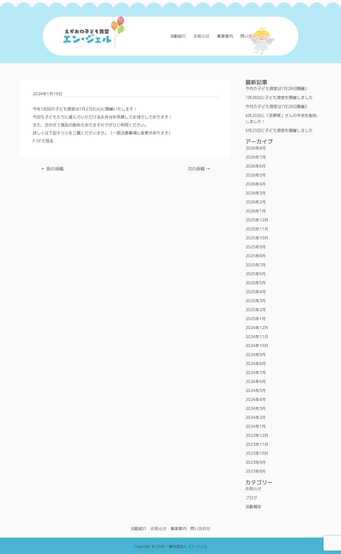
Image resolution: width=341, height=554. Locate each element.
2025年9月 (255, 247)
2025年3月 (255, 300)
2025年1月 (255, 318)
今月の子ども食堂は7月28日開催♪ (276, 88)
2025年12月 (256, 220)
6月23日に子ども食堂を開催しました (279, 130)
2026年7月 (255, 157)
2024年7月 (255, 372)
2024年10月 (256, 345)
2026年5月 (255, 175)
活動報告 (253, 506)
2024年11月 (256, 336)
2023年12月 (256, 435)
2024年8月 (255, 363)
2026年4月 (255, 184)
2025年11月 (256, 229)
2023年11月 (256, 444)
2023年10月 (256, 453)
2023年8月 (255, 471)
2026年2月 (255, 202)
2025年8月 (255, 256)
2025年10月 (256, 238)
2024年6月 (255, 381)
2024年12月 (256, 327)
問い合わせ (200, 528)
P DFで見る (43, 141)
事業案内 (225, 36)
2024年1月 (255, 426)
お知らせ (201, 36)
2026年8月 (255, 148)
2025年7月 (255, 265)
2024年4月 (255, 399)
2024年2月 (255, 417)
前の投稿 (52, 169)
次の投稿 (199, 169)
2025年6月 (255, 274)
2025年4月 (255, 291)
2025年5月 (255, 282)
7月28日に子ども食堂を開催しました (279, 97)
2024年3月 (255, 408)
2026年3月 (255, 193)
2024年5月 (255, 390)
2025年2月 (255, 309)
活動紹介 (178, 36)
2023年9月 (255, 462)
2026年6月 (255, 166)
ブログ (251, 497)
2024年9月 (255, 354)
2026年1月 (255, 211)
